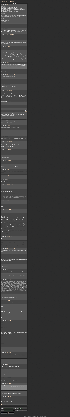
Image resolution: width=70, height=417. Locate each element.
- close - (14, 415)
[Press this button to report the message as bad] (26, 101)
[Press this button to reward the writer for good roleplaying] (24, 101)
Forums (2, 1)
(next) (6, 404)
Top (1, 404)
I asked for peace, (11, 1)
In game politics (6, 1)
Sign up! (21, 408)
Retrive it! (23, 410)
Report (2, 308)
